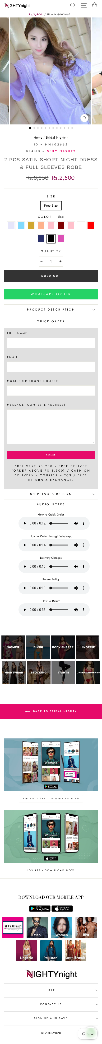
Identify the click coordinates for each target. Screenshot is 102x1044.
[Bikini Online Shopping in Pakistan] (38, 658)
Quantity (51, 251)
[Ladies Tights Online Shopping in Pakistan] (63, 683)
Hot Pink (61, 238)
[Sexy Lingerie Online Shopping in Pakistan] (87, 658)
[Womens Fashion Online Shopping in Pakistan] (61, 937)
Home (38, 137)
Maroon (61, 226)
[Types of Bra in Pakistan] (86, 937)
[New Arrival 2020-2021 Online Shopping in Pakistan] (12, 937)
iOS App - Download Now (51, 870)
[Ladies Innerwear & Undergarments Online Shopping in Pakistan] (88, 683)
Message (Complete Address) (36, 405)
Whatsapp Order (51, 294)
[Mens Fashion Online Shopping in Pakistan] (37, 937)
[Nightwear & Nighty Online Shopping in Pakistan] (14, 683)
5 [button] (46, 128)
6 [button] (50, 128)
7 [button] (53, 128)
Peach (41, 226)
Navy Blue (41, 238)
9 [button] (61, 128)
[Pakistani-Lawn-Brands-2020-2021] (75, 960)
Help (51, 990)
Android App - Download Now (51, 798)
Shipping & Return (51, 494)
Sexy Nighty (61, 151)
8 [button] (57, 128)
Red (91, 226)
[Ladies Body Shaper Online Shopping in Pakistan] (63, 658)
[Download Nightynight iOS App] (62, 910)
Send (51, 455)
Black (51, 238)
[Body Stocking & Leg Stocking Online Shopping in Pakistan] (39, 683)
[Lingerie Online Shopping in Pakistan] (26, 960)
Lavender (11, 226)
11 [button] (69, 128)
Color (51, 217)
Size (51, 196)
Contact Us (51, 1004)
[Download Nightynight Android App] (40, 910)
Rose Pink (51, 226)
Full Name (17, 333)
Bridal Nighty (55, 137)
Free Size (51, 205)
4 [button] (42, 128)
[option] (51, 70)
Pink (71, 226)
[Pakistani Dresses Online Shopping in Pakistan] (51, 960)
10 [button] (65, 128)
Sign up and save (51, 1018)
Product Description (51, 309)
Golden (31, 226)
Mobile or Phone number (32, 381)
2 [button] (34, 128)
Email (12, 357)
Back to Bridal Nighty (54, 711)
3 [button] (38, 128)
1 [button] (30, 128)
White (81, 226)
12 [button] (72, 128)
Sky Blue (21, 226)
